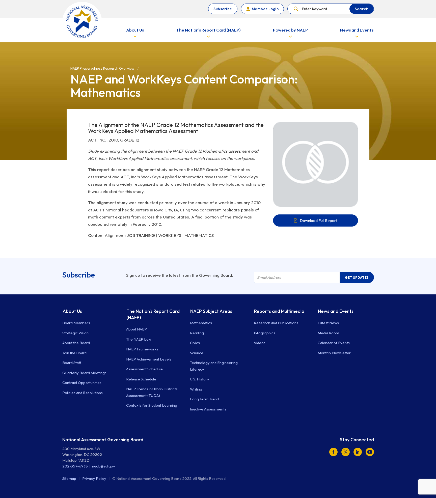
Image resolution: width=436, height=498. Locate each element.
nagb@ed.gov (103, 466)
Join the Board (74, 352)
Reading (197, 332)
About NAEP (136, 329)
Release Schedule (141, 379)
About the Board (76, 342)
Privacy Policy (94, 478)
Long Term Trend (204, 399)
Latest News (328, 322)
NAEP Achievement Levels (148, 359)
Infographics (264, 332)
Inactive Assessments (208, 409)
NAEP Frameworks (142, 349)
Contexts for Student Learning (151, 405)
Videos (259, 342)
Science (196, 352)
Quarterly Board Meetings (84, 372)
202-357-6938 (75, 466)
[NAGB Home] (82, 21)
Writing (196, 389)
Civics (195, 342)
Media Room (328, 332)
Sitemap (69, 478)
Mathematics (201, 322)
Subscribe (222, 8)
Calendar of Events (334, 342)
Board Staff (71, 362)
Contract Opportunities (81, 382)
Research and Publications (276, 322)
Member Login (265, 8)
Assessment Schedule (144, 369)
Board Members (76, 322)
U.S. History (199, 379)
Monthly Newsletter (334, 352)
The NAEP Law (138, 339)
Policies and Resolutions (82, 392)
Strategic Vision (75, 332)
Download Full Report (318, 220)
